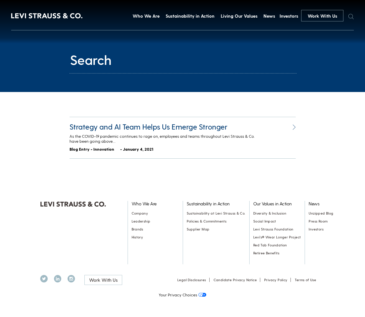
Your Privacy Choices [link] (178, 294)
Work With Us (322, 15)
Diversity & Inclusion (269, 213)
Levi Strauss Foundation (273, 229)
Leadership (141, 221)
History (137, 237)
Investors (289, 15)
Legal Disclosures (191, 280)
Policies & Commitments (207, 221)
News (269, 15)
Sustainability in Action (190, 15)
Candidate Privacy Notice (235, 280)
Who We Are (146, 15)
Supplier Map (198, 229)
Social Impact (264, 221)
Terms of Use (305, 280)
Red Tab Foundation (270, 245)
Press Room (318, 221)
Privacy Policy (275, 280)
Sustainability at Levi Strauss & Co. (216, 213)
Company (140, 213)
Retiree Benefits (266, 253)
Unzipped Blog (321, 213)
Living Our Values (239, 15)
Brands (137, 229)
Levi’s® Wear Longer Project (277, 237)
